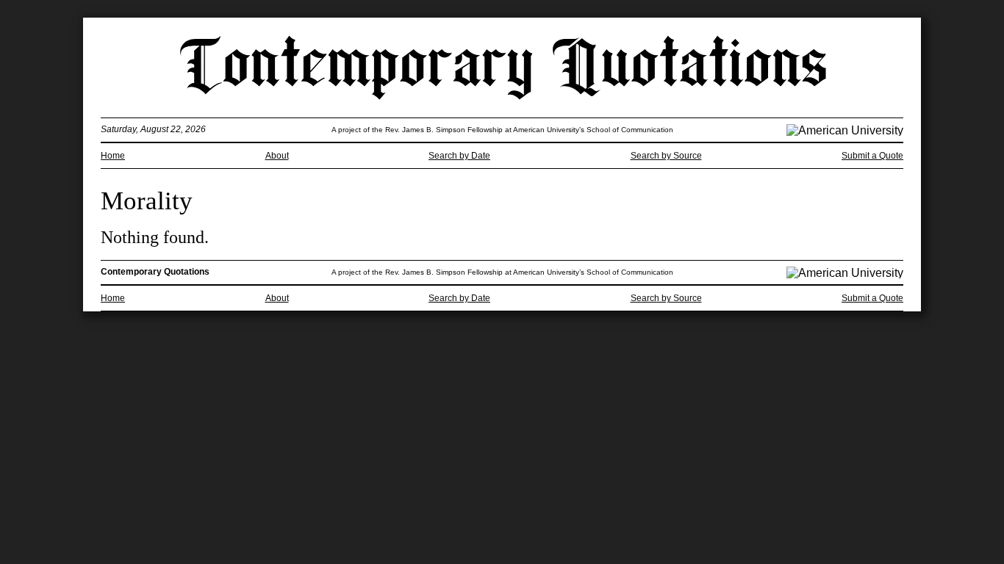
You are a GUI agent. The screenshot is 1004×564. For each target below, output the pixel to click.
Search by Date (459, 156)
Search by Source (666, 156)
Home (113, 156)
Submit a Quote (872, 156)
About (277, 156)
